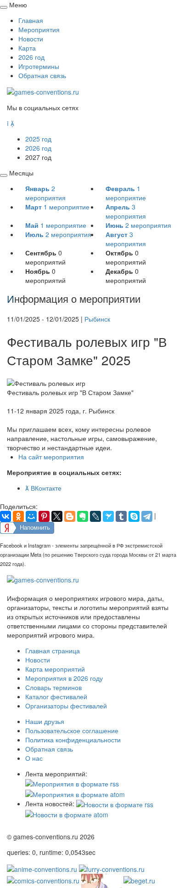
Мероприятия (39, 29)
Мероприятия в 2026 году (64, 678)
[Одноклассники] (18, 516)
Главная (30, 20)
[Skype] (134, 516)
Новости (30, 38)
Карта (27, 47)
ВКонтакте (43, 487)
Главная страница (52, 650)
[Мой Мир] (31, 516)
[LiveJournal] (95, 516)
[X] (56, 516)
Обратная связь (42, 75)
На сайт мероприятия (51, 456)
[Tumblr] (121, 516)
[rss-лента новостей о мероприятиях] (114, 803)
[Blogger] (69, 516)
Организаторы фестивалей (66, 705)
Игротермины (38, 66)
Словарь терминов (53, 687)
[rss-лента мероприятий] (72, 782)
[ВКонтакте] (5, 516)
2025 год (38, 138)
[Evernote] (82, 516)
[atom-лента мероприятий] (75, 793)
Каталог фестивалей (56, 696)
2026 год (31, 57)
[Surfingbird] (108, 516)
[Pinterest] (44, 516)
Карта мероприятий (55, 668)
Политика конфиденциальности (73, 739)
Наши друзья (44, 721)
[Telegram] (146, 516)
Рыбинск (97, 318)
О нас (34, 758)
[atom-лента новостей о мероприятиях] (66, 813)
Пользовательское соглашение (71, 730)
